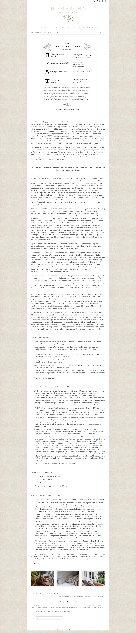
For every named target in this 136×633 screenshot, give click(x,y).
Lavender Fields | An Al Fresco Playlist (93, 588)
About (46, 27)
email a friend (101, 605)
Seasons (55, 27)
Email (37, 618)
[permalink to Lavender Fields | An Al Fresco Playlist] (93, 578)
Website (38, 623)
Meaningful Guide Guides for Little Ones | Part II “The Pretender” (81, 596)
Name (37, 614)
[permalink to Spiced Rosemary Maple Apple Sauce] (42, 578)
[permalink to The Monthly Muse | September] (68, 578)
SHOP (72, 27)
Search (88, 27)
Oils (79, 27)
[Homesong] (68, 24)
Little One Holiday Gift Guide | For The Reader (47, 594)
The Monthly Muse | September (68, 588)
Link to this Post (93, 605)
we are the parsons (82, 629)
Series (64, 27)
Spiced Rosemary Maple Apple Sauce (43, 588)
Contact (97, 27)
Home (37, 27)
